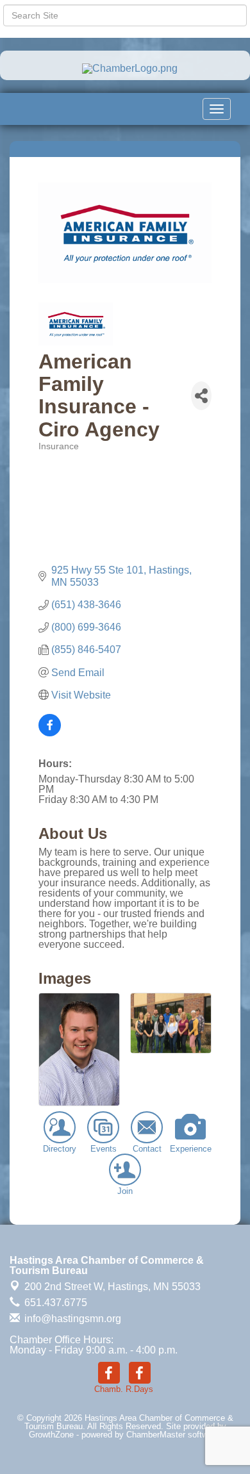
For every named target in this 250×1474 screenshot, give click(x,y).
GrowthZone (51, 1434)
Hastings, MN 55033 (112, 1286)
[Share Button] (201, 395)
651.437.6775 (54, 1302)
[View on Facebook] (49, 732)
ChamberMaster (155, 1434)
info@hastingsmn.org (71, 1318)
